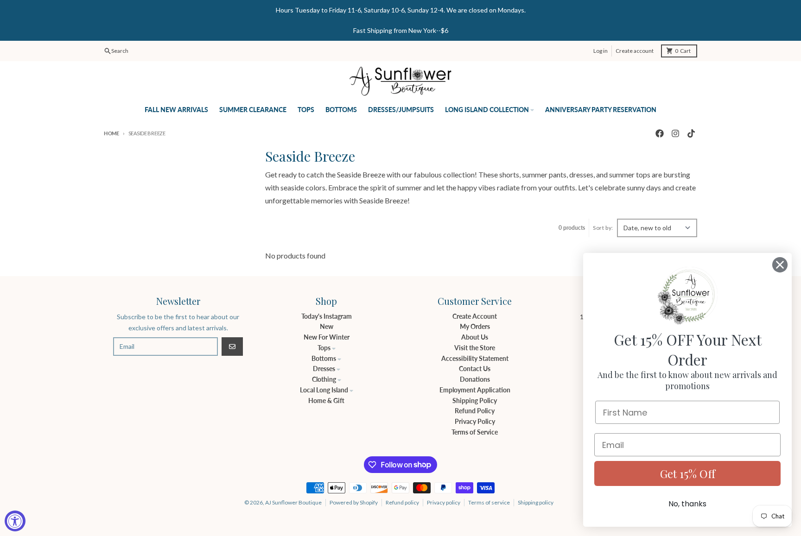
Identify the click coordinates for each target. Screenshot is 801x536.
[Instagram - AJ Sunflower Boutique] (675, 133)
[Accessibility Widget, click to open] (15, 521)
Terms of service (489, 502)
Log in (600, 50)
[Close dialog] (780, 265)
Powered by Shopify (354, 502)
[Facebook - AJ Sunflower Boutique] (660, 133)
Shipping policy (535, 502)
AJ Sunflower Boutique (293, 502)
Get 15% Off (687, 473)
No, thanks (687, 503)
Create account (635, 50)
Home (111, 133)
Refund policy (402, 502)
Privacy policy (443, 502)
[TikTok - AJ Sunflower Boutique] (691, 133)
